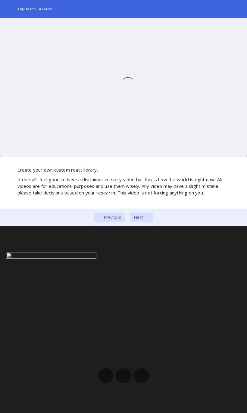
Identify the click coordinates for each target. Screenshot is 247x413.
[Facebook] (105, 375)
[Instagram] (123, 375)
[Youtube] (141, 375)
